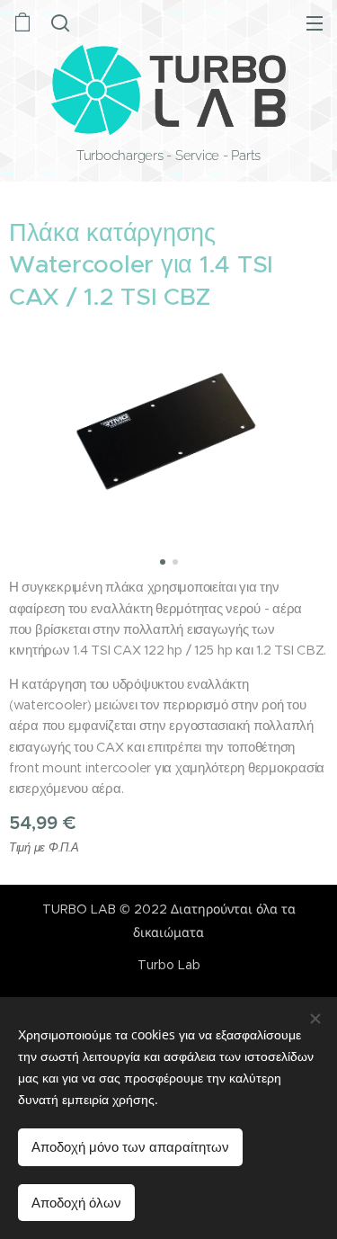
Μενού (315, 22)
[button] (60, 22)
